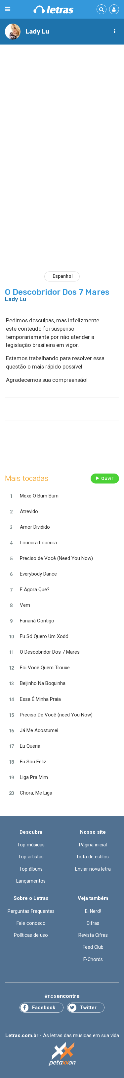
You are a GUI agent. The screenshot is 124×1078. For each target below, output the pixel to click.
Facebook (43, 1008)
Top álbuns (31, 869)
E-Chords (93, 959)
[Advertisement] (62, 114)
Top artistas (31, 856)
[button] (114, 32)
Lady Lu (37, 31)
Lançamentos (31, 881)
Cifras (93, 923)
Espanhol (63, 276)
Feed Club (93, 947)
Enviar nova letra (93, 869)
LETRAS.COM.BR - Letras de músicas (53, 9)
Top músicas (31, 844)
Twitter (88, 1008)
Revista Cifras (93, 935)
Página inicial (93, 844)
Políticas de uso (31, 935)
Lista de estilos (93, 856)
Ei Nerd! (93, 911)
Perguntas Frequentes (31, 911)
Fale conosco (31, 923)
